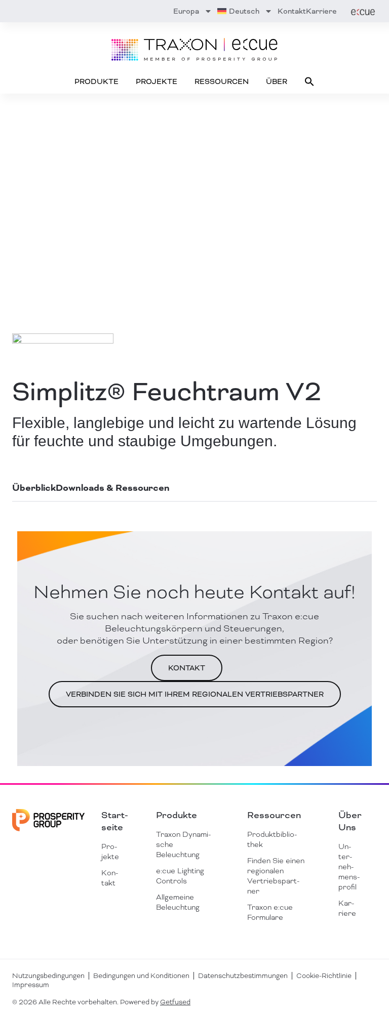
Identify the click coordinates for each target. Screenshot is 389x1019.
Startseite (114, 821)
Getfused (175, 1002)
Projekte (156, 81)
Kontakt (292, 11)
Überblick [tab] (34, 488)
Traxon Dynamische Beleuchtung (183, 844)
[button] (309, 81)
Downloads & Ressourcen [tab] (113, 488)
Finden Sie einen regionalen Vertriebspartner (275, 876)
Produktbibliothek (272, 839)
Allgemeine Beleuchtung (178, 902)
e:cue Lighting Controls (180, 875)
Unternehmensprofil (349, 866)
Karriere (321, 11)
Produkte (96, 81)
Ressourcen (221, 81)
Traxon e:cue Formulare (270, 912)
